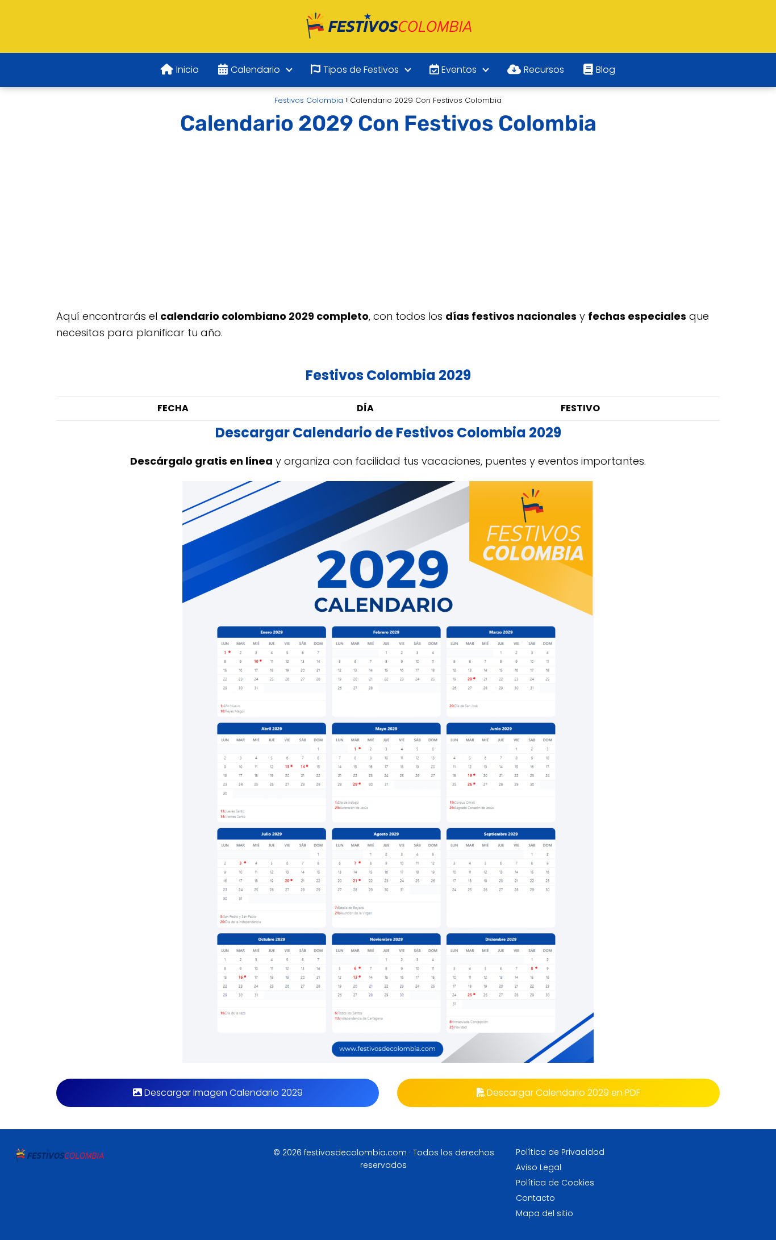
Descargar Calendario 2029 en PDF (562, 1092)
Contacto (535, 1198)
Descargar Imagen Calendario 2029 (222, 1092)
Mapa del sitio (544, 1213)
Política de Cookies (555, 1182)
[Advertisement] (388, 224)
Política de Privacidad (560, 1152)
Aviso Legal (538, 1167)
